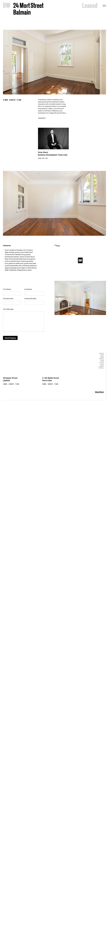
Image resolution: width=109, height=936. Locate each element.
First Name (7, 289)
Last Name (28, 289)
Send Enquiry (10, 337)
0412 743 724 (43, 158)
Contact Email (8, 299)
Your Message (8, 309)
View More (99, 392)
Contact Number (30, 299)
